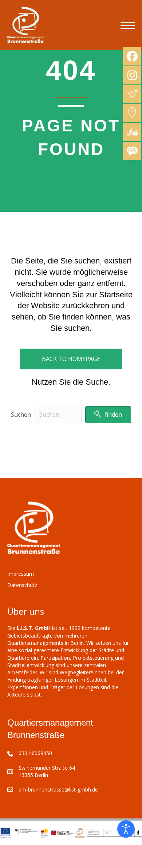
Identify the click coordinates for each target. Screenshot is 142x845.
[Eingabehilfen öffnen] (126, 829)
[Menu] (128, 26)
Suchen (21, 414)
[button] (108, 414)
